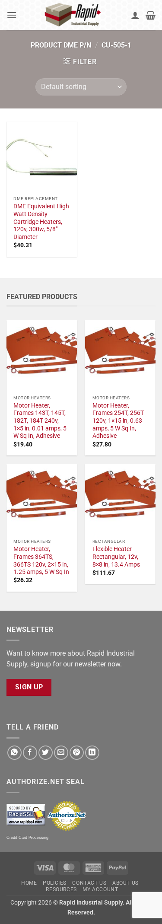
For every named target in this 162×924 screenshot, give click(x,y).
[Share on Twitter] (45, 753)
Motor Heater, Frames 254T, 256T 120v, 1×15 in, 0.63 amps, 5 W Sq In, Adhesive (118, 421)
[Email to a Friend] (61, 753)
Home (29, 883)
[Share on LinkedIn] (92, 753)
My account (100, 889)
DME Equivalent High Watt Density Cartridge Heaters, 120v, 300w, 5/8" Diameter (41, 221)
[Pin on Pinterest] (77, 753)
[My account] (135, 15)
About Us (125, 883)
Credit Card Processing (27, 837)
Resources (61, 889)
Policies (55, 883)
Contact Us (89, 883)
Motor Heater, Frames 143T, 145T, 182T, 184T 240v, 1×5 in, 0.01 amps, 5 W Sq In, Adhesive (40, 421)
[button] (11, 14)
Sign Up (29, 687)
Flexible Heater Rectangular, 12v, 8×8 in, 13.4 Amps (116, 556)
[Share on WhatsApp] (14, 753)
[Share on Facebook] (30, 753)
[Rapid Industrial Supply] (73, 15)
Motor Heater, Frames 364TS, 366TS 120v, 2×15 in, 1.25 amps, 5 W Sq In (41, 560)
